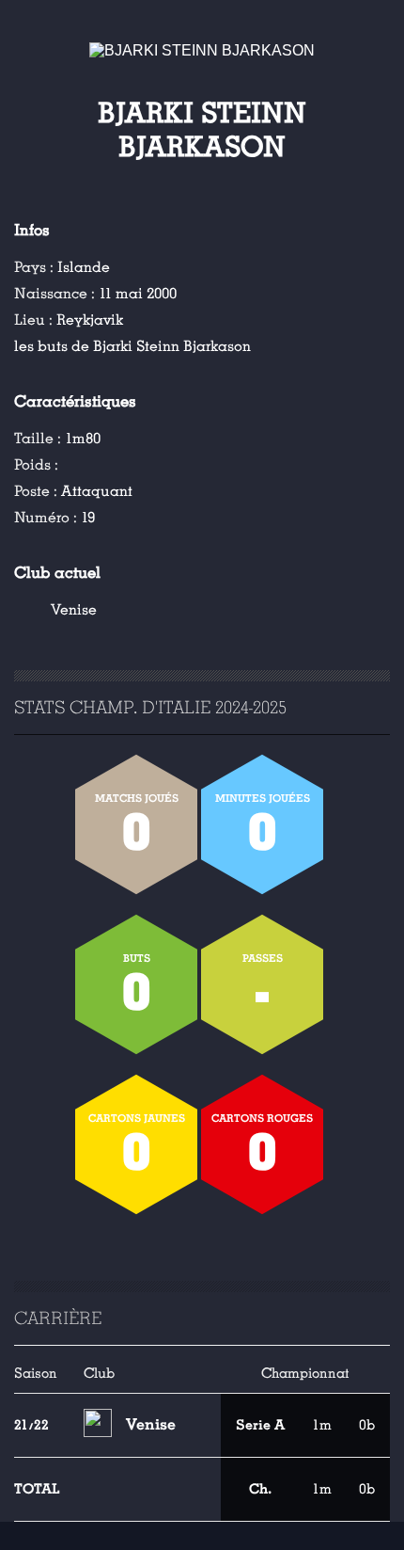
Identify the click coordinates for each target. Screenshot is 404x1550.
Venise (74, 609)
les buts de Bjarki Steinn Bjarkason (132, 346)
